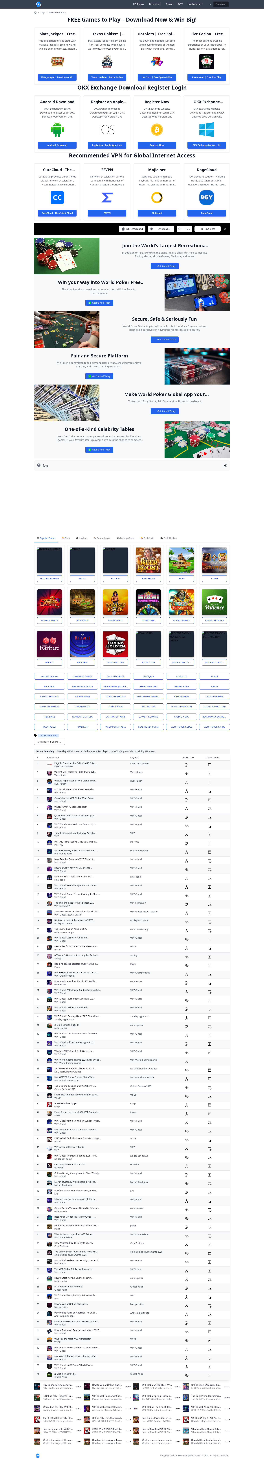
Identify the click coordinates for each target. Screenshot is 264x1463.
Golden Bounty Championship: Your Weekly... (77, 1173)
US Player (138, 4)
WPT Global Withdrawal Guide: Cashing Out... (77, 989)
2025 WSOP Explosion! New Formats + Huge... (77, 1138)
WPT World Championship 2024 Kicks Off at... (77, 1059)
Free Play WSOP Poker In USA (193, 1455)
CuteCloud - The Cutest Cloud (57, 169)
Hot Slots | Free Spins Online (157, 33)
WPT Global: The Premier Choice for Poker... (76, 1033)
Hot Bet (115, 578)
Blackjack (148, 676)
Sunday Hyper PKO (64, 1019)
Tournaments (82, 706)
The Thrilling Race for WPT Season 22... (74, 902)
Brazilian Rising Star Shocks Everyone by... (75, 1190)
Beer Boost (148, 578)
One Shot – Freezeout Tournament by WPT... (76, 1321)
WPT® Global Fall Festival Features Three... (76, 972)
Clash (214, 578)
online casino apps (64, 932)
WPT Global (60, 792)
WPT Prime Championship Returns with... (75, 1295)
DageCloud (207, 169)
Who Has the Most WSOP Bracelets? (72, 1338)
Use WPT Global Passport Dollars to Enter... (76, 1356)
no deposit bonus (63, 923)
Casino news (181, 716)
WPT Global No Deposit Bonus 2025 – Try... (75, 1155)
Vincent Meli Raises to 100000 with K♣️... (75, 771)
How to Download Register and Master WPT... (77, 1330)
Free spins (49, 716)
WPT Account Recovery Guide (69, 1146)
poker (57, 1228)
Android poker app (64, 1315)
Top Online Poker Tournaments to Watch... (75, 1251)
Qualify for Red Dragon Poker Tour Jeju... (75, 815)
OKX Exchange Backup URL (207, 101)
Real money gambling (215, 716)
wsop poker (49, 726)
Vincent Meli (60, 775)
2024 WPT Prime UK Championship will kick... (77, 911)
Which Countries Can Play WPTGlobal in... (75, 1199)
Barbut (49, 662)
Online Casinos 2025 (64, 1089)
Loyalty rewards (148, 716)
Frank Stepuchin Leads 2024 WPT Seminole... (77, 1112)
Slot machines (115, 676)
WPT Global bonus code (66, 1080)
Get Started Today (165, 267)
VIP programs (82, 696)
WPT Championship (64, 975)
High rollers (181, 696)
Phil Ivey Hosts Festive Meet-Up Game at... (75, 841)
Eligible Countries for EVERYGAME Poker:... (76, 763)
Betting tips (148, 706)
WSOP (57, 949)
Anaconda (83, 620)
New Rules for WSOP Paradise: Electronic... (76, 946)
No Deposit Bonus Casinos (67, 1071)
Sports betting (148, 686)
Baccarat (82, 662)
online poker (60, 1028)
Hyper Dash (60, 783)
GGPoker (58, 1167)
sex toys (58, 958)
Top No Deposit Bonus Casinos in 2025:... (75, 1068)
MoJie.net (157, 169)
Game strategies (49, 706)
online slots (60, 984)
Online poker (115, 706)
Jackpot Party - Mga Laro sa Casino (183, 662)
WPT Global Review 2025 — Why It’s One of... (77, 1260)
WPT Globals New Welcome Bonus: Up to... (76, 824)
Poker (169, 4)
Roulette (181, 676)
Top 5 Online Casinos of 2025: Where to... (75, 1085)
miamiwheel (149, 620)
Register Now (157, 101)
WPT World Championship (67, 1062)
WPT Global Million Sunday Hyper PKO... (74, 1042)
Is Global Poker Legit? (65, 1373)
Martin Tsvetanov (63, 1185)
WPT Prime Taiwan (63, 1237)
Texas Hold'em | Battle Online (107, 33)
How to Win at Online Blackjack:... (71, 1303)
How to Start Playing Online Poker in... (73, 1277)
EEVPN (107, 169)
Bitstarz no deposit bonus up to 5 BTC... (74, 920)
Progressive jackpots (115, 686)
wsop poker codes (181, 726)
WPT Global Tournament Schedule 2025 (74, 998)
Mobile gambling (116, 696)
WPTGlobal (59, 1202)
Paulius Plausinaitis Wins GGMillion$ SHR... (76, 1225)
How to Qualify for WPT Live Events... (73, 867)
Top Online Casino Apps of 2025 (70, 928)
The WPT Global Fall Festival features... (74, 1269)
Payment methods (82, 716)
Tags (42, 12)
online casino (61, 1211)
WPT (56, 836)
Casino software (115, 716)
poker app (82, 726)
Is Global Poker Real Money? (68, 1286)
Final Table (59, 879)
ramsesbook (115, 620)
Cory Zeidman (61, 1246)
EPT (56, 1193)
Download (155, 4)
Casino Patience (214, 620)
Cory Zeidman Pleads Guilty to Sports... (74, 1242)
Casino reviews (214, 696)
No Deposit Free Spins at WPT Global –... (74, 789)
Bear (181, 578)
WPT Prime (59, 1272)
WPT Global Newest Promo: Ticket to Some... (76, 1347)
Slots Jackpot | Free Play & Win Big (57, 33)
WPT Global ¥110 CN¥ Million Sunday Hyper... (77, 1120)
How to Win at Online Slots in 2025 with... (75, 981)
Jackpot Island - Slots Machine (216, 662)
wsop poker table (115, 726)
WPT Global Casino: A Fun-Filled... (71, 937)
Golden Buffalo (49, 578)
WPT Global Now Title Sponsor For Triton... (75, 885)
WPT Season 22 (62, 905)
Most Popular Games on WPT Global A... (74, 859)
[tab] (46, 538)
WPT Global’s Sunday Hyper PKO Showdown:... (77, 1016)
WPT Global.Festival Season (68, 914)
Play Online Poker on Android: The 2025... (75, 1312)
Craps (214, 686)
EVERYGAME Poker (63, 766)
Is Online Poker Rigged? (66, 1024)
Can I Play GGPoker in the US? (69, 1164)
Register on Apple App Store (107, 101)
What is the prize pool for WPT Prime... (74, 1234)
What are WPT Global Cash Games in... (74, 1051)
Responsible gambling (149, 696)
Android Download (57, 101)
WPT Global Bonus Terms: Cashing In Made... (77, 894)
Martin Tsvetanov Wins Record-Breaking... (75, 1181)
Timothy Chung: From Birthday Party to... (75, 832)
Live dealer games (82, 686)
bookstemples (181, 620)
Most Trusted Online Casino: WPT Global (75, 1129)
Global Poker (60, 1289)
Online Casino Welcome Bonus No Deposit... (76, 1208)
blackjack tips (61, 1307)
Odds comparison (181, 706)
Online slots (181, 686)
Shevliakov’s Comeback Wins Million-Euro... (76, 1094)
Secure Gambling (57, 12)
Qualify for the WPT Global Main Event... (74, 798)
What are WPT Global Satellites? (70, 806)
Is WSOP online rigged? (66, 1103)
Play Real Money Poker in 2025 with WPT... (75, 850)
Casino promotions (214, 706)
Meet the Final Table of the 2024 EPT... (73, 876)
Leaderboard (194, 4)
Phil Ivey (58, 844)
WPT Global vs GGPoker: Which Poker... (74, 1365)
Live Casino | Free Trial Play (207, 33)
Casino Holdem (115, 662)
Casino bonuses (49, 696)
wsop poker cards (214, 726)
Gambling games (82, 676)
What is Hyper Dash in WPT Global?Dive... (75, 780)
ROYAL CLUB (148, 662)
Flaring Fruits (49, 620)
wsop (57, 1106)
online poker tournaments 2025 (70, 1254)
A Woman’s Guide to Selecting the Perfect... (76, 955)
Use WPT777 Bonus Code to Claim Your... (74, 1077)
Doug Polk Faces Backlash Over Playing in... (76, 963)
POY (180, 4)
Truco (82, 578)
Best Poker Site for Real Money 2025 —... (75, 1216)
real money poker (148, 726)
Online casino (49, 676)
